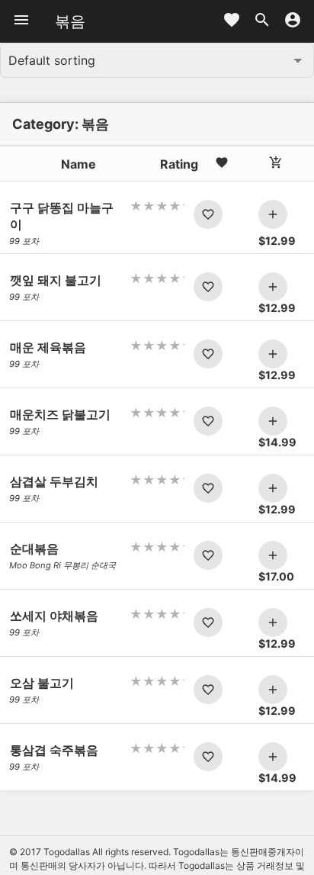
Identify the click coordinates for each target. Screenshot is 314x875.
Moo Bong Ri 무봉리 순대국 (62, 565)
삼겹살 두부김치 (54, 481)
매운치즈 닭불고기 (60, 414)
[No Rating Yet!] (157, 206)
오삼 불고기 (42, 682)
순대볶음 (34, 548)
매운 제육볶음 (48, 347)
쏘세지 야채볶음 (54, 615)
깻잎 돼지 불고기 (55, 280)
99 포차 (24, 241)
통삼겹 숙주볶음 (54, 750)
